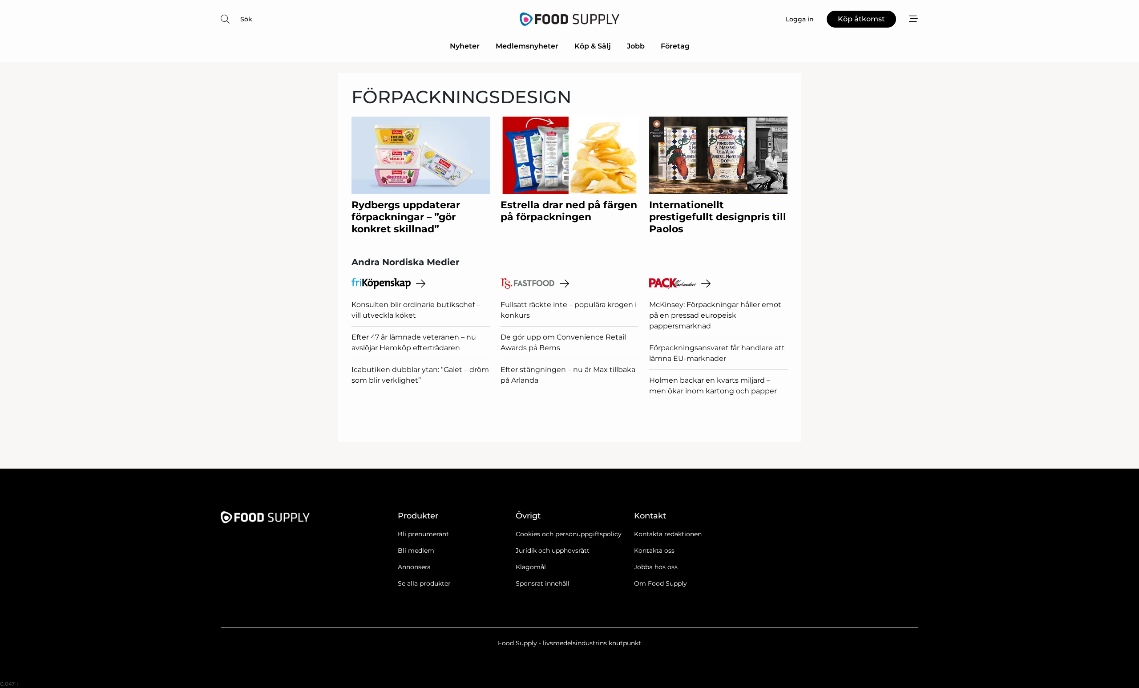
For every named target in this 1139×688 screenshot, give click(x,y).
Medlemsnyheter (527, 46)
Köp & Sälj (592, 46)
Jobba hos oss (656, 567)
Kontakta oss (654, 550)
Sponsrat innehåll (543, 583)
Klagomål (531, 567)
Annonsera (414, 567)
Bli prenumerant (423, 534)
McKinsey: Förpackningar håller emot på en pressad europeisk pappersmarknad (715, 315)
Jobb (636, 46)
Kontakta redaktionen (668, 534)
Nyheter (465, 46)
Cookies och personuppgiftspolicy (569, 534)
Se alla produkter (424, 583)
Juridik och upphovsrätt (553, 550)
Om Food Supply (660, 583)
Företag (675, 46)
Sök (246, 19)
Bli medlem (416, 550)
